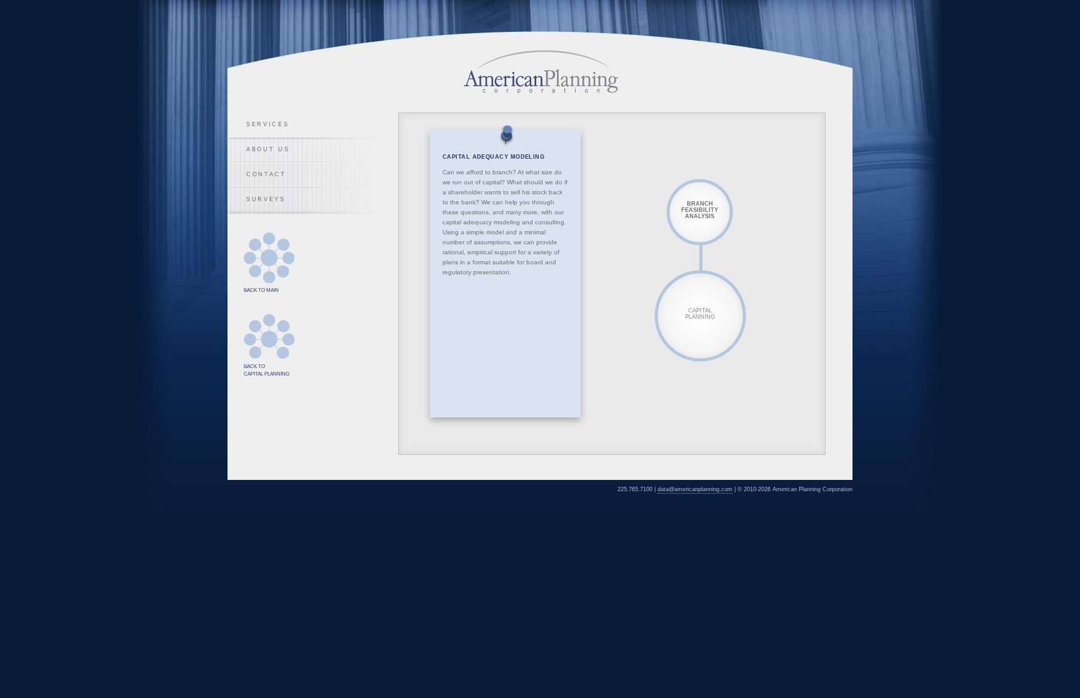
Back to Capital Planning (269, 336)
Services (267, 124)
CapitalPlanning (700, 313)
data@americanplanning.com (695, 489)
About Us (268, 149)
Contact (266, 174)
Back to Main (269, 257)
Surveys (266, 199)
